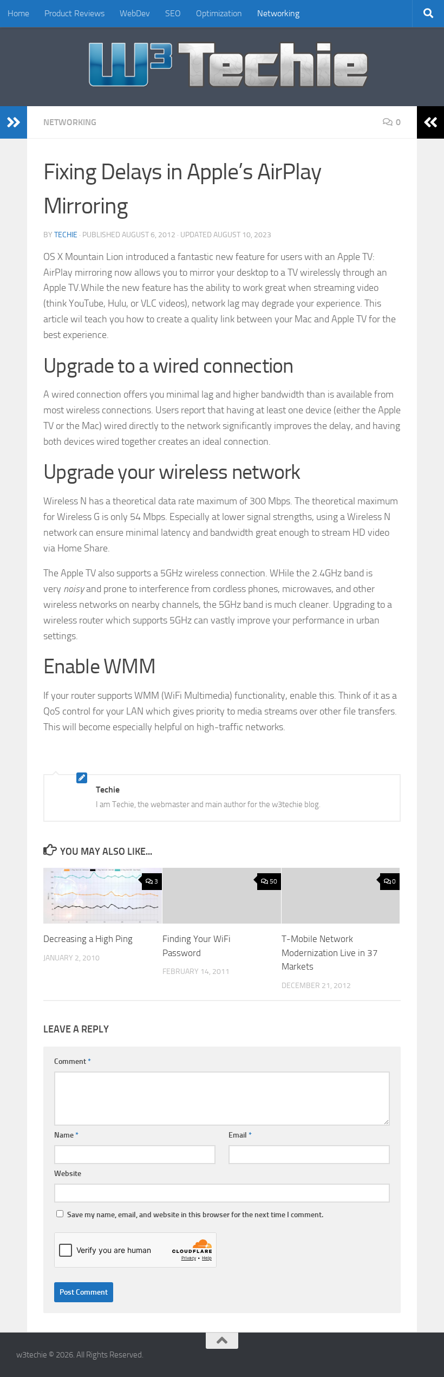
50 (273, 881)
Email (240, 1135)
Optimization (219, 13)
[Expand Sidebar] (13, 122)
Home (18, 13)
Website (67, 1173)
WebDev (135, 13)
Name (66, 1135)
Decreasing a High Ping (88, 938)
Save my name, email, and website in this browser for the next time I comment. (195, 1214)
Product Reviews (74, 13)
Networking (278, 13)
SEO (173, 13)
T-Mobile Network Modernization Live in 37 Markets (330, 952)
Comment (72, 1061)
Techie (65, 234)
